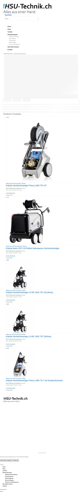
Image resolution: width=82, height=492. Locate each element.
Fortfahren (15, 460)
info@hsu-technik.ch (9, 416)
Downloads (67, 434)
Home (9, 26)
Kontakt (10, 49)
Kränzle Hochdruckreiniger (32, 430)
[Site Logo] (27, 8)
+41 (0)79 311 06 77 (8, 417)
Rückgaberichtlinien (49, 434)
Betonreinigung (12, 42)
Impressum (47, 439)
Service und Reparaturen (14, 44)
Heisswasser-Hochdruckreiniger (14, 246)
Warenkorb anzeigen (6, 460)
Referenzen (47, 437)
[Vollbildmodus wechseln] (2, 489)
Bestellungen (67, 432)
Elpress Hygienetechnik (31, 435)
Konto (65, 430)
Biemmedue (28, 439)
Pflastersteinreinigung (14, 36)
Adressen (66, 435)
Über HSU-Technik (13, 47)
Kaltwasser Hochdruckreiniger (13, 183)
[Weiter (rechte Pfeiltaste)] (2, 491)
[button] (8, 15)
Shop (9, 29)
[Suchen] (38, 19)
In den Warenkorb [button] (10, 193)
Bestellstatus (48, 435)
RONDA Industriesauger (31, 437)
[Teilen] (3, 489)
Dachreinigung (12, 38)
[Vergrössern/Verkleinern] (0, 489)
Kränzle (23, 183)
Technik (10, 32)
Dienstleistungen (13, 34)
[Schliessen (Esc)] (5, 489)
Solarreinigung (12, 40)
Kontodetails (67, 437)
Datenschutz (47, 441)
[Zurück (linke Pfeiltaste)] (0, 491)
